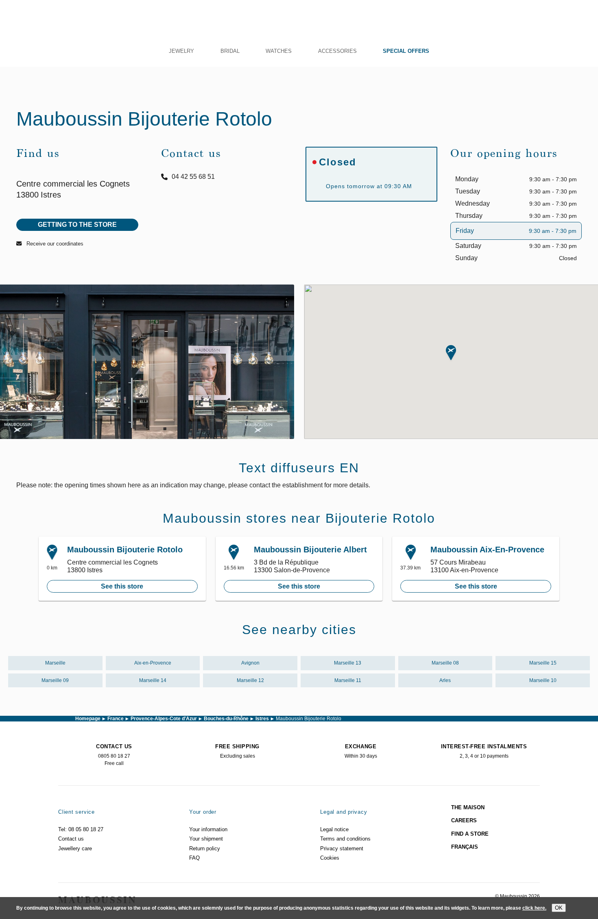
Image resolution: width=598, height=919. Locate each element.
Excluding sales (237, 751)
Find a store (470, 834)
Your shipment (206, 839)
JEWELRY (181, 51)
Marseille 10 (543, 680)
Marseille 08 (445, 663)
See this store (122, 586)
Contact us (71, 839)
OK (559, 908)
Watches (279, 51)
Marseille (55, 663)
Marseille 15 (543, 663)
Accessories (337, 51)
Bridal (230, 51)
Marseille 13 (347, 663)
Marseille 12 (250, 680)
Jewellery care (75, 848)
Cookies (329, 858)
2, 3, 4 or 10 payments (484, 751)
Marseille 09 (55, 680)
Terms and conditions (345, 839)
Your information (208, 829)
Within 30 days (361, 751)
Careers (464, 820)
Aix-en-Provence (152, 663)
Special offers (406, 51)
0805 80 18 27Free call (114, 754)
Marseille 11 (347, 680)
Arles (445, 680)
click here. (534, 908)
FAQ (194, 858)
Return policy (204, 848)
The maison (468, 807)
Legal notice (334, 829)
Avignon (250, 663)
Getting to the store (77, 224)
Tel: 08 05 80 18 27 (80, 829)
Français (464, 847)
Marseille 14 (152, 680)
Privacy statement (341, 848)
